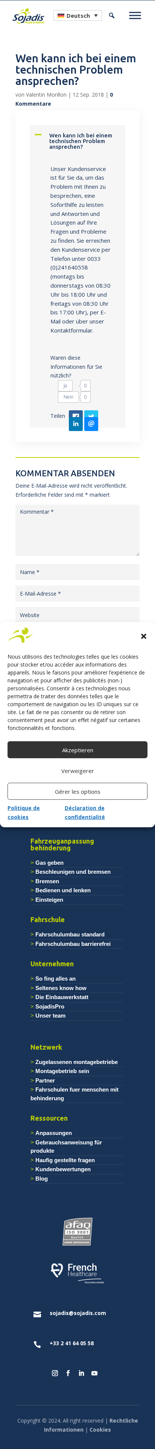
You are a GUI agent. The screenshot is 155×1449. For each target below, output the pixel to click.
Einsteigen (49, 899)
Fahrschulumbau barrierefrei (73, 944)
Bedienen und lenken (63, 890)
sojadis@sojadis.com (78, 1313)
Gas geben (49, 862)
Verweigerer (77, 771)
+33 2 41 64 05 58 (72, 1343)
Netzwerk (46, 1047)
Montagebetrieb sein (62, 1071)
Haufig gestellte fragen (65, 1160)
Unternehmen (52, 963)
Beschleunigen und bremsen (73, 871)
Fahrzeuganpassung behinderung (62, 844)
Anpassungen (53, 1133)
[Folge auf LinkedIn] (81, 1373)
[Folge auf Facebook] (68, 1373)
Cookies (100, 1429)
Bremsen (47, 881)
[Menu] (135, 15)
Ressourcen (49, 1118)
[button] (143, 636)
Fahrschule (47, 919)
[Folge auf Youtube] (94, 1373)
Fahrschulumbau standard (70, 934)
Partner (45, 1080)
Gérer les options (77, 791)
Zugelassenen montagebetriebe (76, 1062)
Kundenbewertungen (63, 1169)
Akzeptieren (77, 750)
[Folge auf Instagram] (55, 1373)
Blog (41, 1178)
